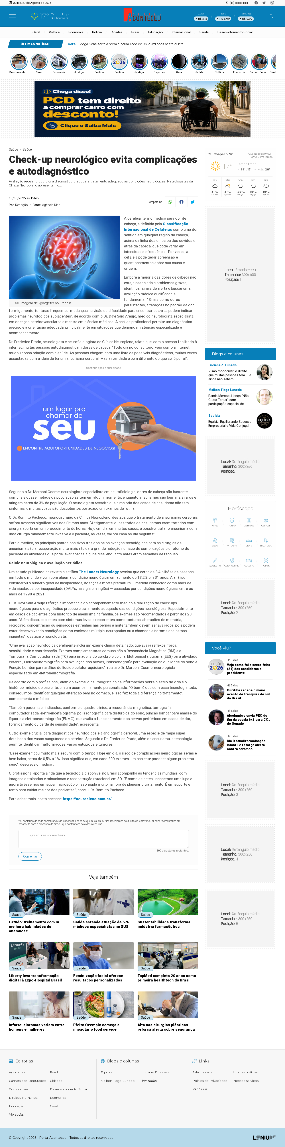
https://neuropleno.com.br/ (87, 799)
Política (54, 32)
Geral (36, 32)
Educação (155, 32)
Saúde (204, 32)
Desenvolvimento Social (235, 32)
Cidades (116, 32)
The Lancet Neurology (98, 572)
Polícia (97, 32)
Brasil (135, 32)
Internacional (181, 32)
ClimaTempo (265, 156)
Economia (76, 32)
